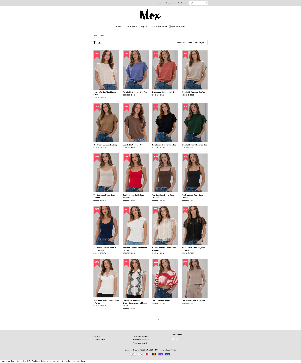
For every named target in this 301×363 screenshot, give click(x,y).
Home (118, 26)
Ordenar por (180, 42)
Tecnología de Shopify (168, 350)
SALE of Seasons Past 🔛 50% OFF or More (168, 26)
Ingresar (160, 3)
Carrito (183, 3)
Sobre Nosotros (99, 340)
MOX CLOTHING (152, 350)
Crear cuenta (170, 3)
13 (157, 319)
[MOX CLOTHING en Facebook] (173, 340)
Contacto (96, 336)
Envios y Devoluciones (141, 336)
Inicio (95, 36)
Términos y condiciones (141, 343)
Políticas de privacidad (141, 340)
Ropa (143, 26)
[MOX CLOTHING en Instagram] (177, 340)
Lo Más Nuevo (131, 26)
